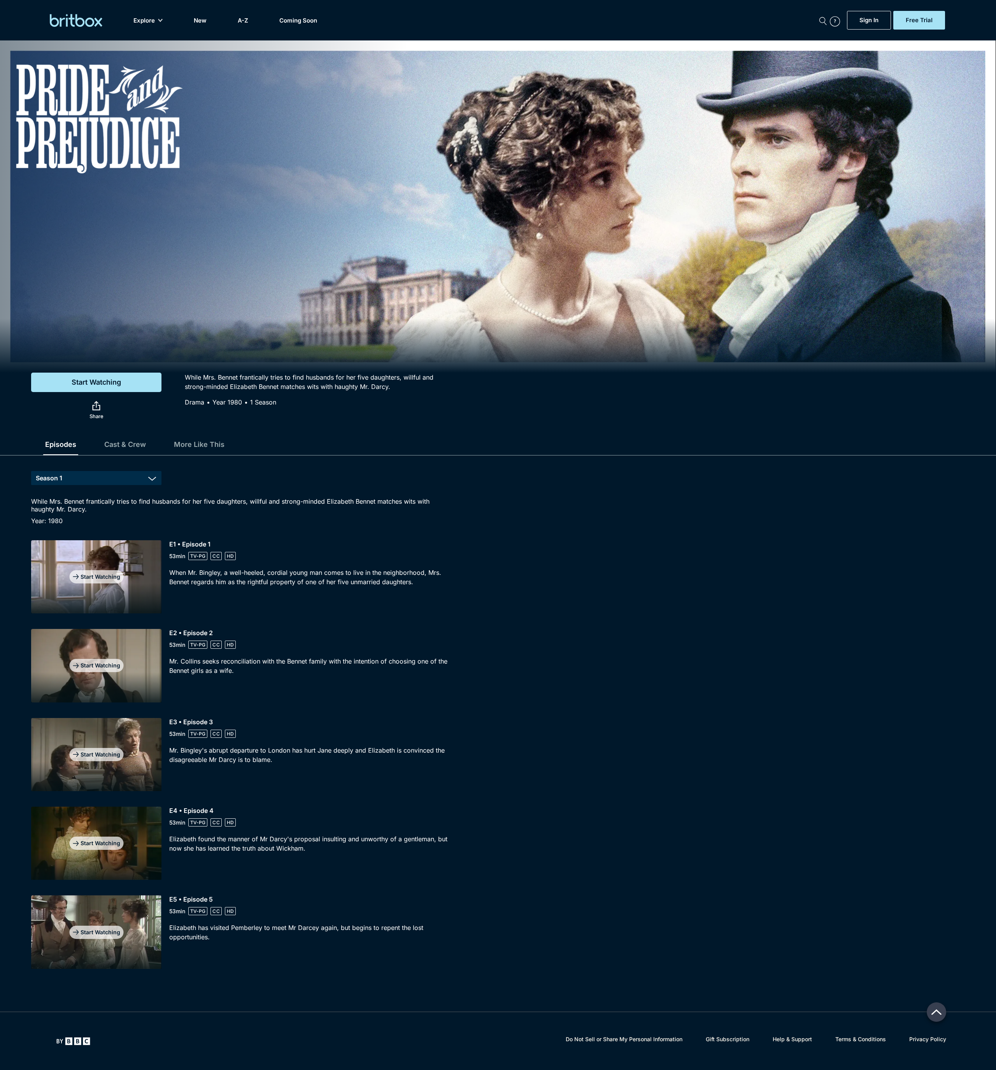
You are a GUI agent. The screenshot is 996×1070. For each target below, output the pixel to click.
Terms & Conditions (860, 1039)
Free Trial (919, 20)
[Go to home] (73, 1041)
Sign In (869, 20)
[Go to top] (936, 1012)
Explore (144, 20)
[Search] (823, 20)
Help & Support (792, 1039)
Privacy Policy (927, 1039)
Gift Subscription (727, 1039)
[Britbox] (76, 20)
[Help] (836, 20)
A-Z (243, 20)
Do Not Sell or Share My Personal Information (624, 1039)
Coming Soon (298, 20)
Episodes (60, 444)
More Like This (199, 444)
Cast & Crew (125, 444)
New (200, 20)
